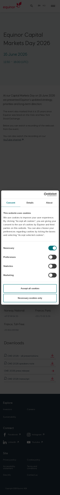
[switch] (52, 257)
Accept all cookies (30, 288)
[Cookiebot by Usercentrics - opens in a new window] (44, 194)
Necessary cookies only (30, 298)
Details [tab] (30, 202)
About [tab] (49, 202)
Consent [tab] (10, 202)
